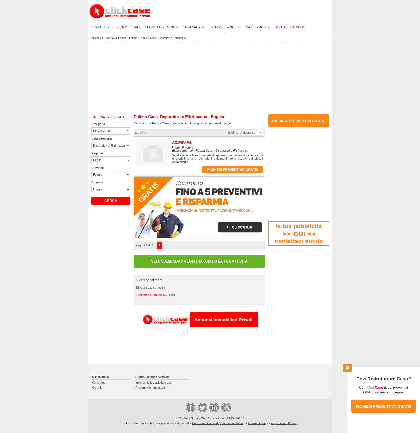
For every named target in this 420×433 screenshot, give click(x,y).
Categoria (98, 124)
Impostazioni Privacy (284, 423)
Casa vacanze (195, 27)
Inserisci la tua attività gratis (153, 382)
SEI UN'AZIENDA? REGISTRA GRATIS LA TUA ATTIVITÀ (199, 261)
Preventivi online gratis (150, 387)
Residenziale (102, 27)
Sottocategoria (101, 138)
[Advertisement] (210, 78)
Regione (97, 153)
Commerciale (129, 27)
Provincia (98, 168)
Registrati (297, 27)
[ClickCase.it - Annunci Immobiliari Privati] (120, 22)
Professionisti (258, 27)
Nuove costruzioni (162, 27)
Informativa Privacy (232, 423)
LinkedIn (213, 407)
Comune (97, 182)
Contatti (97, 387)
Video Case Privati (225, 407)
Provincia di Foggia (115, 37)
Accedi (281, 27)
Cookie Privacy (258, 423)
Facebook (190, 407)
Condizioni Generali (205, 423)
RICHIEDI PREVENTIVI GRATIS (298, 121)
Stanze (217, 27)
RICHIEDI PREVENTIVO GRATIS (383, 406)
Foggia (133, 37)
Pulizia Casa (147, 37)
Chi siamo (98, 382)
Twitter (202, 407)
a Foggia (155, 295)
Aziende (234, 27)
